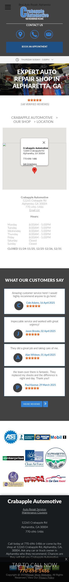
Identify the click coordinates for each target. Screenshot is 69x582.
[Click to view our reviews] (34, 102)
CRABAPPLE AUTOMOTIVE (32, 118)
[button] (34, 170)
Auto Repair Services (34, 509)
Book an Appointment (34, 47)
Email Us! (34, 210)
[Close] (44, 142)
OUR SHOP (22, 122)
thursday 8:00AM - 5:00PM (35, 60)
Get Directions (30, 164)
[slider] (33, 306)
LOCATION (45, 122)
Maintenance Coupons (34, 512)
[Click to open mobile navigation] (8, 7)
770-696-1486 (30, 158)
